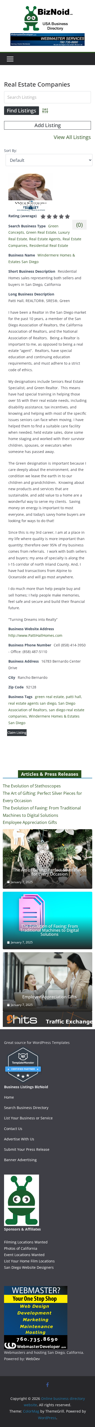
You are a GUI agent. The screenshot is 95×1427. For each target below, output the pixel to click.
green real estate (49, 696)
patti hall (73, 696)
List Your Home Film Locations (29, 1261)
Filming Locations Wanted (26, 1242)
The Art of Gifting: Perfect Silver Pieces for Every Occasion (49, 872)
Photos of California (20, 1248)
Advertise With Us (19, 1139)
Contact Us (13, 1128)
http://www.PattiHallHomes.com (35, 635)
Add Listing (47, 125)
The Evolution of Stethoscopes (32, 786)
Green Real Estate (41, 232)
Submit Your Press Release (26, 1149)
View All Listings (72, 137)
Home (9, 1097)
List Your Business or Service (28, 1118)
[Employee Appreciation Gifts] (47, 982)
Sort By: (10, 150)
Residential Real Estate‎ (48, 245)
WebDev (33, 1358)
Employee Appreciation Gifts (30, 822)
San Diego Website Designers (29, 1267)
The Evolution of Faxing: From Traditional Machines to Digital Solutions (49, 930)
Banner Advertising (20, 1159)
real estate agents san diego (32, 703)
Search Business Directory (26, 1107)
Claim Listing (16, 732)
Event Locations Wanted (24, 1254)
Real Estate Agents (45, 238)
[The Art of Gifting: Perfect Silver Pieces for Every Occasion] (47, 859)
